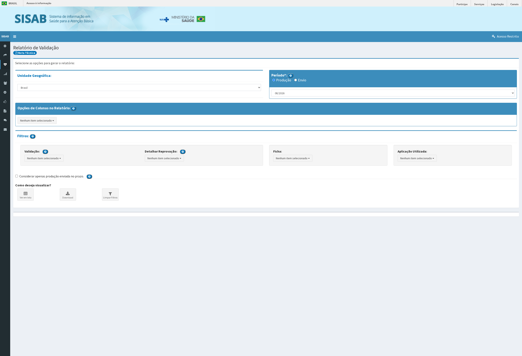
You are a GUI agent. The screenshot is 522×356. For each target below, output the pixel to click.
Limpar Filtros (110, 197)
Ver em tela (25, 197)
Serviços (479, 4)
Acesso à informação (39, 3)
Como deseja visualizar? (33, 185)
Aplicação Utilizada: (412, 151)
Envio (302, 80)
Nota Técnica (26, 53)
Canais (514, 4)
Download (67, 197)
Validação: (32, 151)
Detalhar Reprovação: (161, 151)
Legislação (497, 4)
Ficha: (277, 151)
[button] (14, 36)
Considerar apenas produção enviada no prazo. (51, 176)
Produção (283, 80)
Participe (462, 4)
